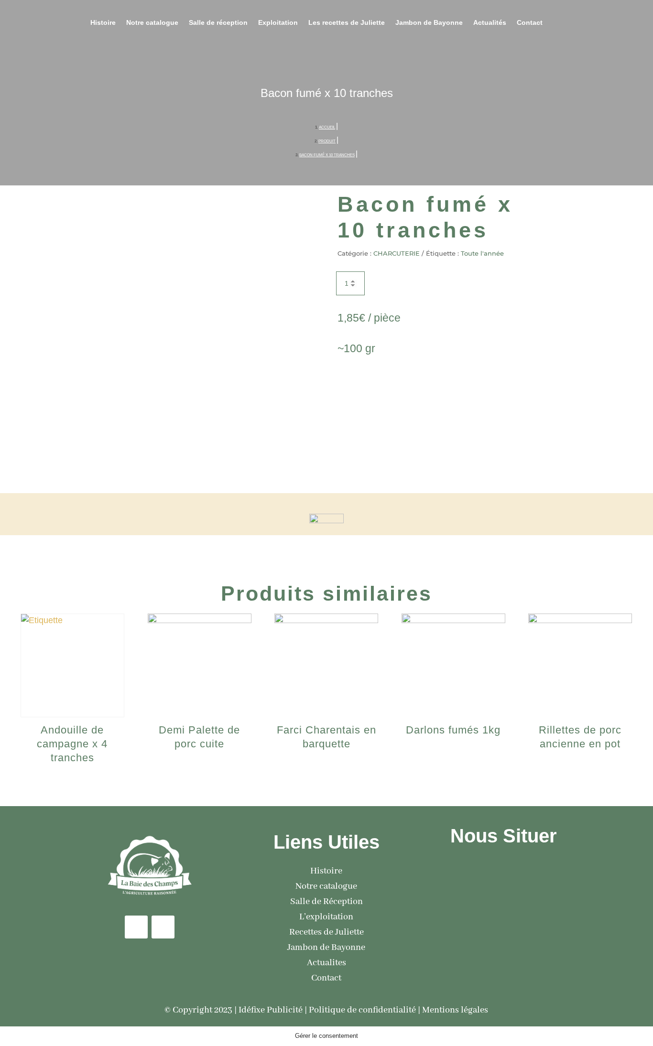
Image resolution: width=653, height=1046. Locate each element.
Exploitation (278, 22)
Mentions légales (455, 1010)
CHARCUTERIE (396, 253)
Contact (530, 22)
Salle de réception (218, 22)
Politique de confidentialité (362, 1010)
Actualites (326, 963)
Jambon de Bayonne (429, 22)
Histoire (103, 22)
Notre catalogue (152, 22)
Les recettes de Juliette (346, 22)
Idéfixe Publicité (271, 1010)
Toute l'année (482, 253)
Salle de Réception (326, 901)
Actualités (489, 22)
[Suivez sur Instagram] (163, 927)
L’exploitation (326, 917)
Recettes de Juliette (326, 932)
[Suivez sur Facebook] (136, 927)
